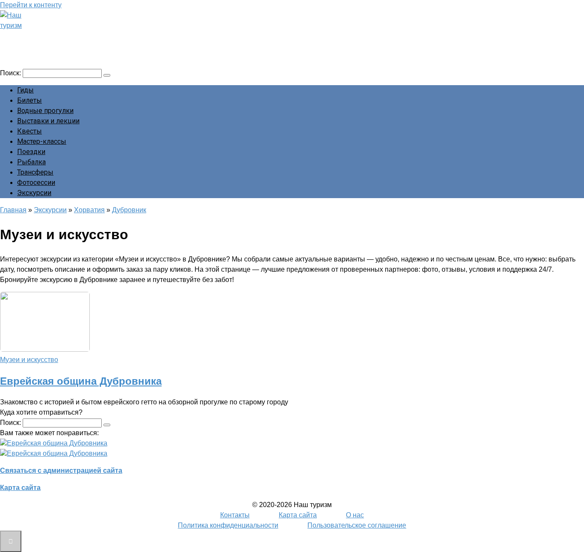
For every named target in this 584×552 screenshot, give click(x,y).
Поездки (31, 152)
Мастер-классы (41, 141)
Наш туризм (40, 37)
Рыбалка (31, 162)
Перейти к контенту (31, 5)
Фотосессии (36, 182)
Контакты (235, 515)
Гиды (25, 90)
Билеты (29, 100)
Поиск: (11, 73)
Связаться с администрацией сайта (61, 470)
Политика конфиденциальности (228, 525)
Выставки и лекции (48, 121)
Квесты (29, 131)
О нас (355, 515)
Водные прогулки (45, 111)
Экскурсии (34, 193)
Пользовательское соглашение (356, 525)
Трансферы (35, 172)
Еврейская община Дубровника (81, 381)
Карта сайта (20, 487)
